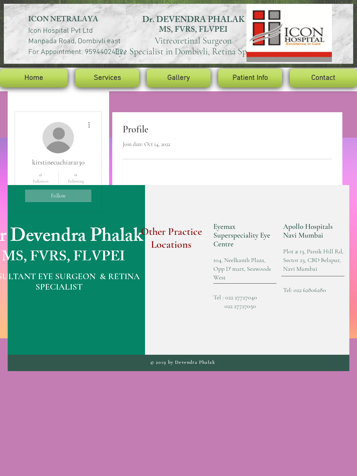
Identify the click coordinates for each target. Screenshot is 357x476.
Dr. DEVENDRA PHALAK (193, 20)
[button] (107, 78)
